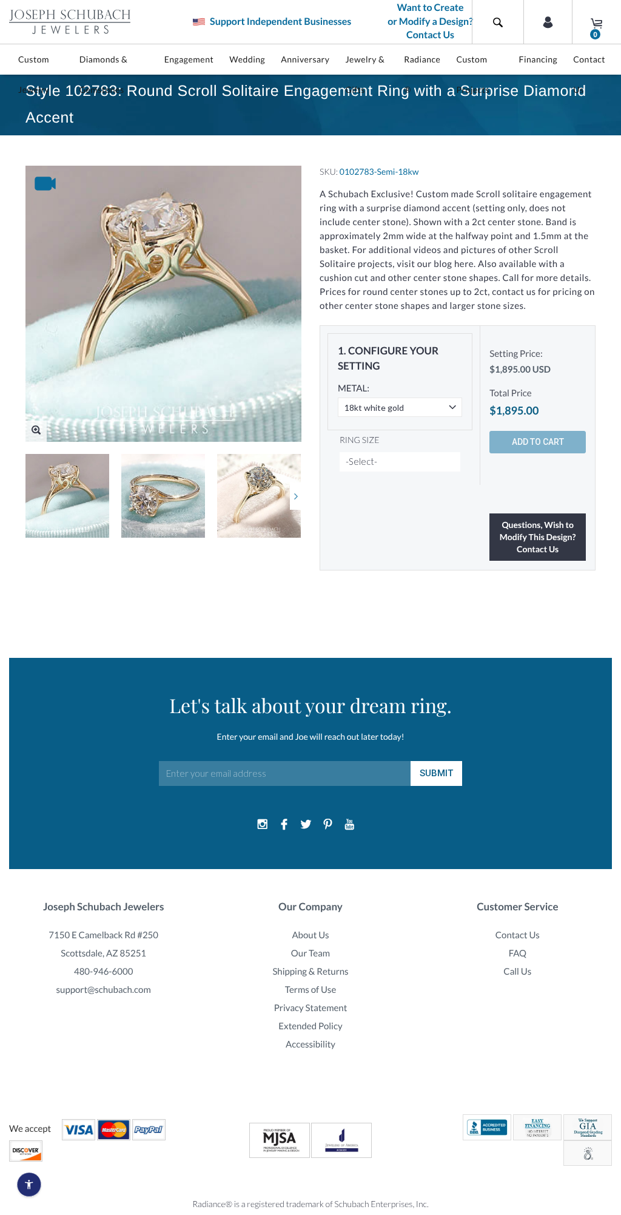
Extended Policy (310, 1026)
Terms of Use (311, 989)
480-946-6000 (103, 971)
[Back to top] (606, 1066)
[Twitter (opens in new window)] (306, 824)
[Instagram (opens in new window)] (262, 824)
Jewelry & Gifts (364, 74)
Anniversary (305, 59)
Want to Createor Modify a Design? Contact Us (430, 21)
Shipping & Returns (310, 971)
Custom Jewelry (34, 74)
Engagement (189, 59)
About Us (310, 935)
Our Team (310, 953)
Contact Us (589, 74)
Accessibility (310, 1044)
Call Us (517, 971)
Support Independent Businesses (279, 21)
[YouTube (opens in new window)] (349, 824)
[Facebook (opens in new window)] (284, 824)
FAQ (517, 953)
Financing (538, 59)
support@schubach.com (103, 989)
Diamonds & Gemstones (103, 74)
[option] (67, 496)
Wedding (247, 59)
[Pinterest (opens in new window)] (327, 824)
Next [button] (295, 496)
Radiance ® (422, 74)
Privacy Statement (310, 1008)
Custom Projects (472, 74)
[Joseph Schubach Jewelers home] (69, 22)
